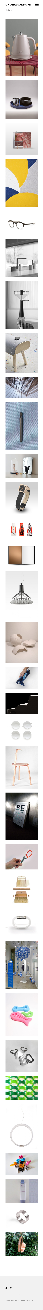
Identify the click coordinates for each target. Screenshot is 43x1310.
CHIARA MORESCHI (18, 7)
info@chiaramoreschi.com (15, 1295)
